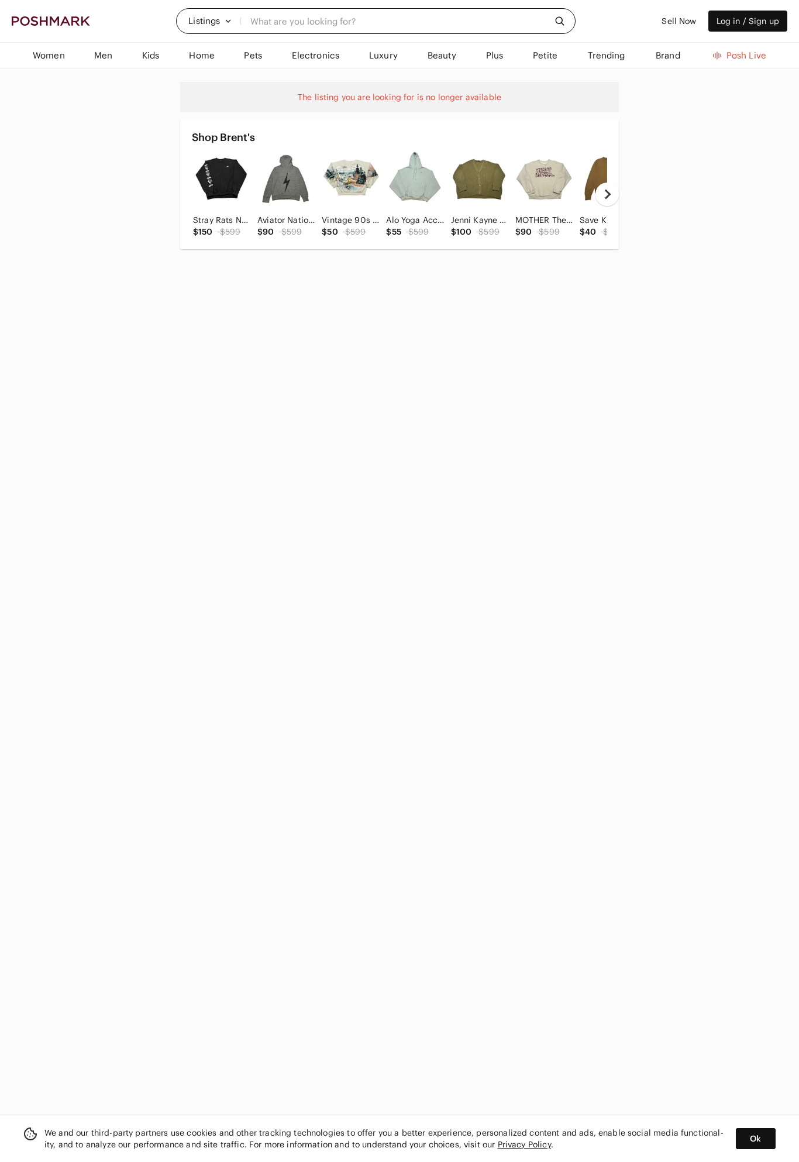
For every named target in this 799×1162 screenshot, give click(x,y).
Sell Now (679, 21)
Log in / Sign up (748, 21)
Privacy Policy (524, 1144)
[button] (210, 21)
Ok (755, 1138)
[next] (607, 194)
